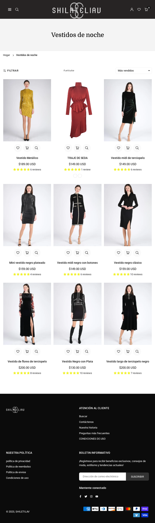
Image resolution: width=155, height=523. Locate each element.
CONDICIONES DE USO (92, 438)
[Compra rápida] (27, 148)
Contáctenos (86, 421)
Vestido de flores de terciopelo (27, 361)
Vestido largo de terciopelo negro (127, 361)
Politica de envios (16, 472)
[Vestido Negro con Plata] (77, 314)
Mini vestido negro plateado (27, 262)
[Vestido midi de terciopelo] (128, 110)
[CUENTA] (131, 9)
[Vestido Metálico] (27, 110)
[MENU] (9, 9)
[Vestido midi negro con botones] (77, 215)
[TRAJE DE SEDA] (77, 110)
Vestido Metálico (27, 158)
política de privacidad (18, 461)
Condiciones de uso (17, 477)
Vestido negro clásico (128, 262)
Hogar (6, 55)
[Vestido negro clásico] (128, 215)
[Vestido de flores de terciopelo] (27, 314)
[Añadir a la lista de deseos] (18, 148)
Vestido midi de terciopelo (128, 158)
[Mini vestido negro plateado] (27, 215)
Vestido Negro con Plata (77, 361)
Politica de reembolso (18, 466)
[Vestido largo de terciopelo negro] (128, 314)
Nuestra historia (88, 427)
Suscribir (137, 476)
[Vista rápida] (36, 148)
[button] (146, 9)
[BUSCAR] (17, 9)
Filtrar (13, 70)
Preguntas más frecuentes (94, 433)
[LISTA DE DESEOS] (139, 9)
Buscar (83, 416)
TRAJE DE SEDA (77, 158)
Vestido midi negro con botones (77, 262)
